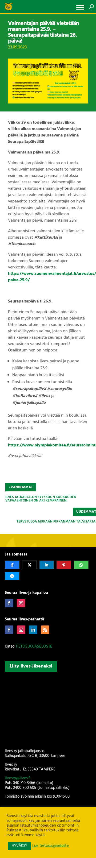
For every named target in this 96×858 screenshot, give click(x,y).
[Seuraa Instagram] (21, 603)
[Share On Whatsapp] (81, 565)
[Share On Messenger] (12, 576)
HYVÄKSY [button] (19, 846)
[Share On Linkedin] (47, 565)
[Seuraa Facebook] (9, 603)
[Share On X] (29, 565)
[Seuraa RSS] (45, 629)
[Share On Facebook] (12, 565)
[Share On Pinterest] (64, 565)
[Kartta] (48, 709)
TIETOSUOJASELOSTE (33, 646)
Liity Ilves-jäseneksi (31, 666)
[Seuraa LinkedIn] (33, 629)
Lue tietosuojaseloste (50, 846)
